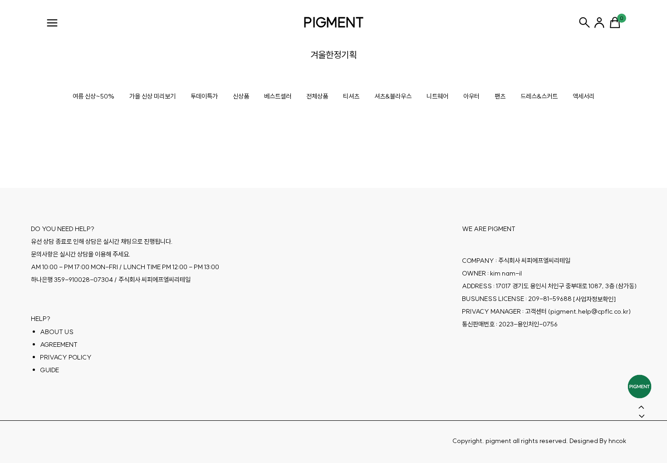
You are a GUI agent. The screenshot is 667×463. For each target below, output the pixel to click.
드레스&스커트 (539, 96)
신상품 (241, 96)
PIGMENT (334, 22)
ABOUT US (57, 332)
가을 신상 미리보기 (152, 96)
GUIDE (49, 370)
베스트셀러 (277, 96)
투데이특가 (204, 96)
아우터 (471, 96)
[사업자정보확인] (594, 299)
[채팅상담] (640, 386)
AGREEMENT (59, 344)
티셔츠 (351, 96)
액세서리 (583, 96)
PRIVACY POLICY (66, 357)
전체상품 (317, 96)
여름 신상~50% (93, 96)
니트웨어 (437, 96)
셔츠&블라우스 (393, 96)
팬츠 (500, 96)
